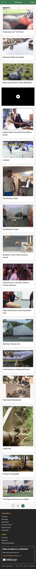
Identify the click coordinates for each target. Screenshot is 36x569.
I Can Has (4, 516)
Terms (17, 566)
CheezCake (5, 530)
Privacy (21, 566)
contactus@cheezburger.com (12, 555)
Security (26, 566)
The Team (5, 537)
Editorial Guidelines (8, 543)
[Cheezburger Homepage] (18, 560)
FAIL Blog (5, 519)
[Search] (5, 2)
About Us (4, 540)
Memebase (18, 2)
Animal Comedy (7, 525)
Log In (32, 2)
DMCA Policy (31, 566)
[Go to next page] (23, 506)
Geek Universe (6, 527)
